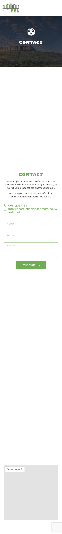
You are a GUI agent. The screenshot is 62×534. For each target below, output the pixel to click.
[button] (57, 7)
